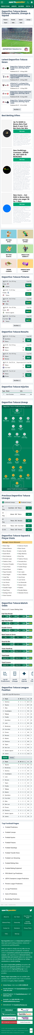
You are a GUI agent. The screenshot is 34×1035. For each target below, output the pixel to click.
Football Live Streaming (12, 858)
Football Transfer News (12, 853)
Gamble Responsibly (27, 922)
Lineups (13, 6)
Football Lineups (10, 832)
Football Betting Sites (11, 863)
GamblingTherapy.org (20, 1004)
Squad (5, 22)
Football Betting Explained (13, 868)
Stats (28, 340)
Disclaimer (17, 928)
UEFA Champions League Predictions (17, 878)
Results (13, 19)
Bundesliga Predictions (12, 899)
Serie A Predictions (11, 894)
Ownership (17, 922)
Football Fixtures (10, 842)
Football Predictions (11, 827)
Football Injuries (10, 837)
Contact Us (6, 928)
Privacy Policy (27, 928)
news (6, 904)
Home (5, 758)
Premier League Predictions (13, 883)
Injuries (21, 6)
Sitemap (17, 933)
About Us (6, 917)
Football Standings (11, 847)
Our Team (17, 917)
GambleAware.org (21, 994)
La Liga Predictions (11, 889)
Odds (13, 22)
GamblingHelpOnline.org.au (11, 1001)
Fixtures (5, 19)
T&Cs (6, 933)
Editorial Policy (6, 922)
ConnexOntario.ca (22, 988)
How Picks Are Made (28, 916)
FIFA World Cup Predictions (13, 873)
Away (12, 758)
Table (21, 22)
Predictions (5, 6)
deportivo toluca (12, 904)
